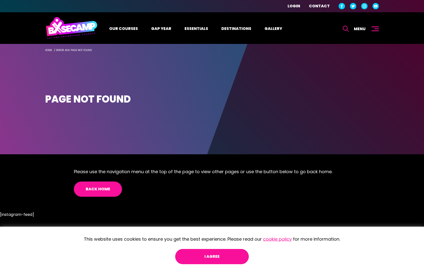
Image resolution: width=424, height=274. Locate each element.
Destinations (236, 28)
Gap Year (161, 28)
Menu (360, 29)
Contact (319, 6)
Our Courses (123, 28)
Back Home (98, 189)
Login (294, 6)
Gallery (273, 28)
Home (48, 50)
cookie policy (277, 239)
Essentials (196, 28)
